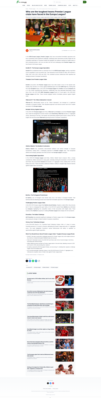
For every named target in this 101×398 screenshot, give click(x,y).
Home (27, 8)
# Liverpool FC (29, 267)
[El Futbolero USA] (21, 2)
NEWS (45, 5)
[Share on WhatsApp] (33, 261)
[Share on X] (27, 261)
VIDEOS (28, 5)
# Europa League (37, 267)
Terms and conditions (47, 388)
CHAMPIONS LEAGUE (62, 5)
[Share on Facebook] (30, 261)
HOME (23, 5)
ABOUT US (75, 5)
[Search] (85, 2)
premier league (32, 8)
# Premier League (54, 267)
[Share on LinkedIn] (36, 261)
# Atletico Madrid (45, 267)
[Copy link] (39, 261)
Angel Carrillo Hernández (34, 49)
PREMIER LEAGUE (52, 5)
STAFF (69, 5)
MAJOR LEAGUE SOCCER (37, 5)
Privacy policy (55, 388)
